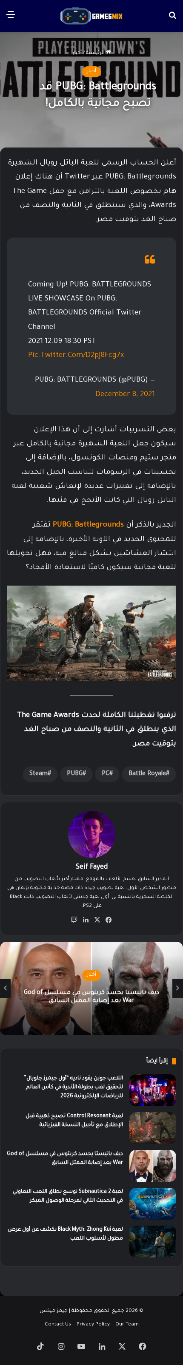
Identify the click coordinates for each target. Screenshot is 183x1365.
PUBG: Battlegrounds (88, 525)
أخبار (77, 53)
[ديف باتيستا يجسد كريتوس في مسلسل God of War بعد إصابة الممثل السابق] (152, 1166)
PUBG (75, 774)
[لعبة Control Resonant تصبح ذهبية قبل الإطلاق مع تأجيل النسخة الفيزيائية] (152, 1128)
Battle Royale (147, 774)
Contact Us (58, 1325)
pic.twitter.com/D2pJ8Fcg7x (76, 356)
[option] (91, 988)
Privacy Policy (93, 1325)
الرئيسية (96, 53)
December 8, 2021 (125, 395)
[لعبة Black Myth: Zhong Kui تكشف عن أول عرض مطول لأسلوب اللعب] (152, 1241)
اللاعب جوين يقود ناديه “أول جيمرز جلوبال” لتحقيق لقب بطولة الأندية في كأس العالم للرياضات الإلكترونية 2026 (73, 1087)
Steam (38, 774)
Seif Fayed (92, 867)
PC (105, 774)
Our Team (127, 1325)
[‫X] (97, 920)
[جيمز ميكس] (91, 16)
